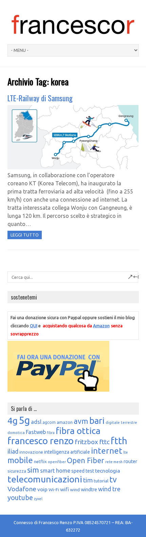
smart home (55, 471)
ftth (119, 441)
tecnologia (107, 471)
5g (24, 420)
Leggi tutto (25, 234)
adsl (36, 422)
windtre (89, 489)
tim (88, 480)
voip (42, 489)
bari (97, 421)
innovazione (31, 452)
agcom (49, 422)
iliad (12, 451)
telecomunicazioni (44, 479)
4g (12, 420)
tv (113, 479)
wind (75, 489)
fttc (104, 442)
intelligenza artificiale (67, 452)
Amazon (101, 325)
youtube (20, 497)
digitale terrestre (121, 422)
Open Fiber (85, 460)
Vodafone (21, 489)
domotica (16, 432)
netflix (40, 461)
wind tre (109, 489)
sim (33, 470)
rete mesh (114, 462)
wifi (64, 489)
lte (125, 452)
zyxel (38, 499)
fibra (51, 433)
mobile (20, 460)
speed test (82, 471)
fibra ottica (78, 431)
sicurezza (16, 471)
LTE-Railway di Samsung (40, 97)
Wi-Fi (54, 489)
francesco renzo (40, 440)
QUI (33, 325)
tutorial (101, 480)
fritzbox (86, 442)
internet (106, 450)
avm (81, 421)
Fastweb (36, 432)
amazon (65, 422)
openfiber (57, 461)
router (130, 461)
